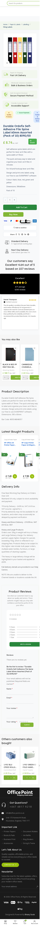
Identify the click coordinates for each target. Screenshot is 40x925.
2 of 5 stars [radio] (22, 722)
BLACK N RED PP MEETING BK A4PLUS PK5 (10, 365)
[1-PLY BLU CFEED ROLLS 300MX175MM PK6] (10, 756)
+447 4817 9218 (21, 806)
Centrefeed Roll (10, 770)
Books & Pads (9, 835)
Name (10, 689)
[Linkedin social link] (25, 234)
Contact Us (9, 865)
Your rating (12, 722)
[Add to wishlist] (15, 348)
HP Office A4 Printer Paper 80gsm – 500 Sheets (9, 444)
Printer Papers (9, 831)
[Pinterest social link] (22, 234)
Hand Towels (28, 770)
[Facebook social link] (16, 234)
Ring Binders (28, 839)
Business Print (9, 839)
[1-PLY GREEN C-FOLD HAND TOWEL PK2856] (29, 756)
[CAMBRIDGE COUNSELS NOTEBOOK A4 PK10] (29, 353)
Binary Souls (30, 914)
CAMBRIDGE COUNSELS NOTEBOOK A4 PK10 (28, 365)
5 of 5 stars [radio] (27, 722)
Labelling (26, 24)
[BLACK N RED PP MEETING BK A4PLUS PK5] (10, 353)
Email (9, 698)
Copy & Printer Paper (10, 440)
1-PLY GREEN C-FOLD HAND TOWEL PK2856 (29, 766)
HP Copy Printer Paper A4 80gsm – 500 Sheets (28, 444)
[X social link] (19, 234)
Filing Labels (7, 27)
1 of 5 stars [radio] (20, 722)
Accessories (8, 843)
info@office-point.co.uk (15, 813)
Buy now (13, 214)
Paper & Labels (15, 24)
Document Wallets (30, 831)
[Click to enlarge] (7, 63)
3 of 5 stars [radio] (24, 722)
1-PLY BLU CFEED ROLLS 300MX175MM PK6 (10, 766)
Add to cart (21, 207)
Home (5, 24)
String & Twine (29, 843)
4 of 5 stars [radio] (25, 722)
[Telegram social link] (28, 234)
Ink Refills (27, 835)
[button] (19, 377)
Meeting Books (8, 370)
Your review (12, 708)
